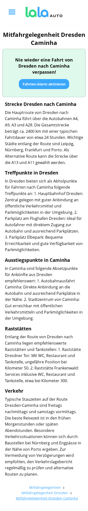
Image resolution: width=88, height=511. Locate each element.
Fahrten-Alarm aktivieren (44, 84)
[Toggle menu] (12, 12)
